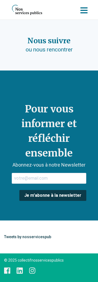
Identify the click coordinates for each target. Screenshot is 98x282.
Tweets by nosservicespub (27, 237)
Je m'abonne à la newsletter (52, 195)
